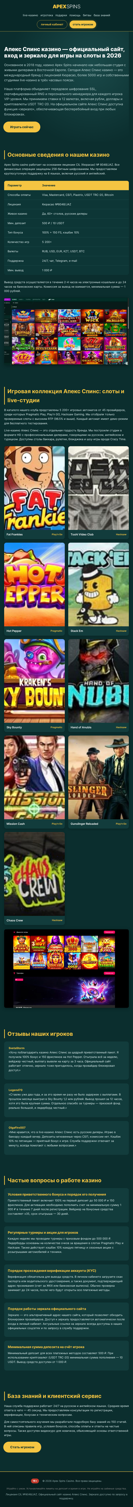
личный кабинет (52, 24)
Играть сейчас (21, 127)
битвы (87, 15)
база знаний (102, 15)
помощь (75, 15)
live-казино (30, 15)
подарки (61, 15)
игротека (47, 15)
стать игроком (83, 24)
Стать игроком (22, 1447)
